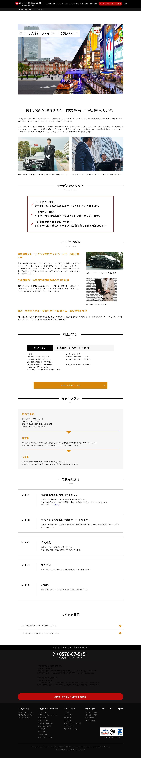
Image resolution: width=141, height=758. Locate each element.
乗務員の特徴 (84, 4)
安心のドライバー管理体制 (72, 723)
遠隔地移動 (67, 718)
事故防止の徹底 (90, 720)
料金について (42, 718)
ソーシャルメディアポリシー (79, 747)
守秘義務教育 (89, 718)
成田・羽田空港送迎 (44, 726)
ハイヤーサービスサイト (25, 9)
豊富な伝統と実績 (23, 718)
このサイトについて (49, 747)
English (120, 708)
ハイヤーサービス (62, 4)
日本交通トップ (104, 747)
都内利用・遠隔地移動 (45, 723)
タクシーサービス (92, 747)
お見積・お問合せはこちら (70, 385)
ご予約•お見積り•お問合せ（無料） (111, 4)
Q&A (95, 4)
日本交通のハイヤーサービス (49, 708)
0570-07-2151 (73, 654)
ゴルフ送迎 (41, 729)
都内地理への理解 (91, 715)
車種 (91, 4)
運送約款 (68, 747)
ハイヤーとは (42, 712)
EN (125, 4)
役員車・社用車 (43, 720)
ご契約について (43, 734)
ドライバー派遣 (74, 4)
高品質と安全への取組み (26, 715)
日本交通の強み (50, 4)
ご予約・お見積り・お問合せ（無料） (70, 696)
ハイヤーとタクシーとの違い (47, 715)
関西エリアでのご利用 (45, 737)
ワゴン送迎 (41, 732)
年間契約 (67, 712)
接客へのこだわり (91, 712)
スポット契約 (68, 715)
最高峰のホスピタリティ (26, 712)
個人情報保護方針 (60, 747)
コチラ (56, 505)
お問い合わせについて (37, 747)
